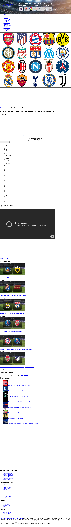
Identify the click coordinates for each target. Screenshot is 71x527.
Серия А (5, 14)
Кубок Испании (6, 26)
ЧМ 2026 (5, 30)
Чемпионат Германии (8, 474)
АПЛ (4, 10)
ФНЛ (4, 9)
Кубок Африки (6, 506)
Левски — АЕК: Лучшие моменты (10, 278)
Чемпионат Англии (7, 473)
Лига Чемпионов (7, 19)
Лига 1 (4, 15)
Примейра (5, 16)
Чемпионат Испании (8, 475)
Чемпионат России (7, 479)
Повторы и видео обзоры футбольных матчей (11, 518)
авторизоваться (24, 375)
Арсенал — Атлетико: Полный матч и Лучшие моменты (17, 367)
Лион (6, 258)
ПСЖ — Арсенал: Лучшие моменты (11, 331)
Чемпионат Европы (7, 503)
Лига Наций (6, 29)
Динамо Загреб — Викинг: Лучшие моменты (13, 295)
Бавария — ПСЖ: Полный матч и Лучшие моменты (16, 349)
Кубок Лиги (5, 24)
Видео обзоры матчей (8, 4)
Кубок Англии (6, 23)
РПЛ (4, 8)
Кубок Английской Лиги (9, 486)
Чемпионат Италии (7, 476)
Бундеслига (5, 11)
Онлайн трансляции (7, 5)
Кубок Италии (6, 28)
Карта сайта (5, 514)
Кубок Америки (6, 505)
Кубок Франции (6, 491)
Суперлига (5, 18)
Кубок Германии (7, 25)
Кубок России (6, 21)
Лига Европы (6, 20)
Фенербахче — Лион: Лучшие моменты (12, 313)
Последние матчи (7, 3)
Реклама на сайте (7, 512)
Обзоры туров (6, 6)
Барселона (2, 258)
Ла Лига (5, 13)
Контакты (5, 516)
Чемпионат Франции (8, 478)
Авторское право (7, 513)
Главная (2, 107)
